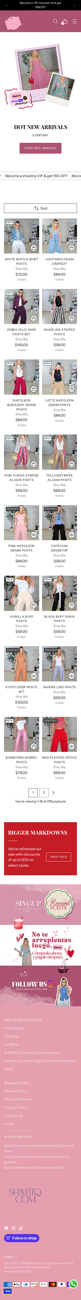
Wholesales (14, 1028)
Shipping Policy (17, 1083)
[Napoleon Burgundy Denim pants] (21, 377)
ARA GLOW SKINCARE (23, 1020)
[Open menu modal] (74, 21)
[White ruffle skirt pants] (21, 236)
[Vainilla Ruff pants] (21, 593)
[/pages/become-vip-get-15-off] (40, 904)
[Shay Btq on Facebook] (6, 1229)
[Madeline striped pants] (59, 306)
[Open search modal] (55, 21)
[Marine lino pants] (59, 663)
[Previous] (7, 5)
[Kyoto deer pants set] (21, 663)
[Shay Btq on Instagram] (14, 1229)
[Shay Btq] (13, 21)
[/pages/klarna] (40, 945)
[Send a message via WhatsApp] (73, 1284)
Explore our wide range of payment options (39, 1060)
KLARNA (11, 1044)
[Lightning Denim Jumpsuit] (59, 236)
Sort (43, 208)
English (9, 1256)
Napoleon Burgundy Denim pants (21, 405)
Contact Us (13, 1115)
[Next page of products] (53, 792)
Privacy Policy (15, 1107)
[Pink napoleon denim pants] (21, 522)
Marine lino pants (59, 687)
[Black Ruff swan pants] (59, 593)
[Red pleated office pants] (59, 734)
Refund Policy (15, 1091)
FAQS (9, 1124)
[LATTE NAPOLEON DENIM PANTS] (59, 377)
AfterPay (11, 1036)
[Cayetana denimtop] (59, 522)
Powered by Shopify (17, 1271)
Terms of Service (18, 1099)
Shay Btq (35, 1263)
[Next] (74, 5)
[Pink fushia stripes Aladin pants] (21, 452)
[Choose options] (33, 248)
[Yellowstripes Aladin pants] (59, 452)
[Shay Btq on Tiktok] (21, 1229)
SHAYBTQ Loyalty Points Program (32, 1052)
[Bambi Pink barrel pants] (21, 734)
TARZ (8, 1069)
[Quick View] (33, 534)
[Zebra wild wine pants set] (21, 306)
